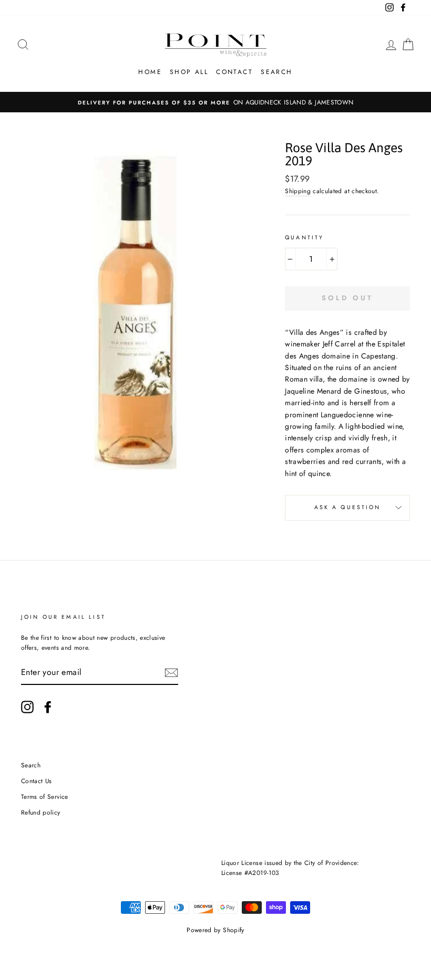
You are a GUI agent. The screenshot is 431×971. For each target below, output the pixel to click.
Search (276, 72)
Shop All (189, 72)
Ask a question (347, 507)
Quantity (304, 237)
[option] (215, 102)
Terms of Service (44, 796)
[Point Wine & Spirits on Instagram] (27, 707)
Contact (234, 72)
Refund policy (40, 812)
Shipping (298, 190)
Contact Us (36, 780)
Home (150, 72)
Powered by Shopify (215, 930)
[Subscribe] (171, 672)
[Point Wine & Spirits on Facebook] (48, 707)
